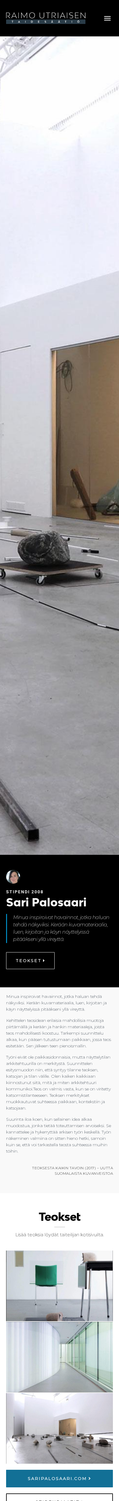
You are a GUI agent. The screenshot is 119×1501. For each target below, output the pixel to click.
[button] (107, 18)
